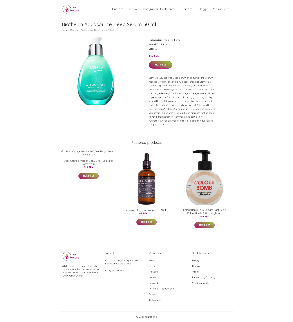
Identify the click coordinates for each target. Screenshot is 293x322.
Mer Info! (160, 64)
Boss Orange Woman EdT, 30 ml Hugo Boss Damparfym (88, 162)
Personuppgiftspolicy (203, 277)
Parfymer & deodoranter (159, 9)
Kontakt (196, 266)
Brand (166, 39)
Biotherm (175, 39)
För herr (153, 266)
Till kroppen (155, 299)
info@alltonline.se (114, 270)
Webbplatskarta (200, 283)
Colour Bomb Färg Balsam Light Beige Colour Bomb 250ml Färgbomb (204, 211)
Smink (133, 9)
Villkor (195, 271)
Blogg (202, 9)
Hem (64, 30)
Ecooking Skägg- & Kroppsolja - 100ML (146, 210)
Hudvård (117, 9)
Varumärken (220, 9)
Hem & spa (154, 277)
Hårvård (186, 9)
